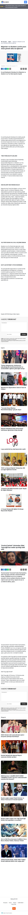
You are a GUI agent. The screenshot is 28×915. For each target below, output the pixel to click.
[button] (21, 69)
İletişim (14, 902)
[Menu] (25, 2)
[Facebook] (2, 69)
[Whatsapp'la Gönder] (8, 69)
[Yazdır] (10, 69)
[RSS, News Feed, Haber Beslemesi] (14, 908)
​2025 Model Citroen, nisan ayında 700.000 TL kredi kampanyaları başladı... (15, 6)
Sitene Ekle (13, 904)
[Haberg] (5, 2)
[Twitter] (4, 69)
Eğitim (9, 41)
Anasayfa (5, 41)
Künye (10, 902)
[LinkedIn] (6, 69)
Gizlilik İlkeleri (20, 902)
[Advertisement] (14, 25)
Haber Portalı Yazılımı (7, 913)
